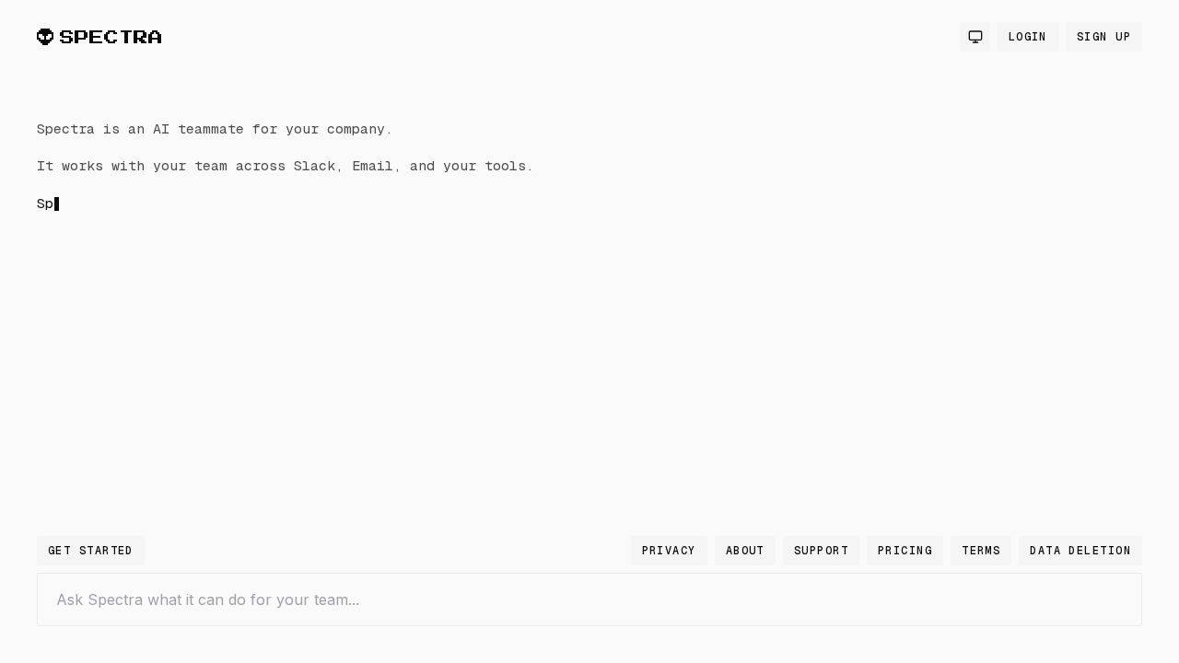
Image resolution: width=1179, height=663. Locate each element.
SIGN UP (1104, 36)
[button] (331, 326)
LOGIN (1028, 36)
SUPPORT (821, 550)
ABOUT (745, 550)
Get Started (91, 550)
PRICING (905, 550)
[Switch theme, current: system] (975, 37)
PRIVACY (669, 550)
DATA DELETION (1080, 550)
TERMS (981, 550)
